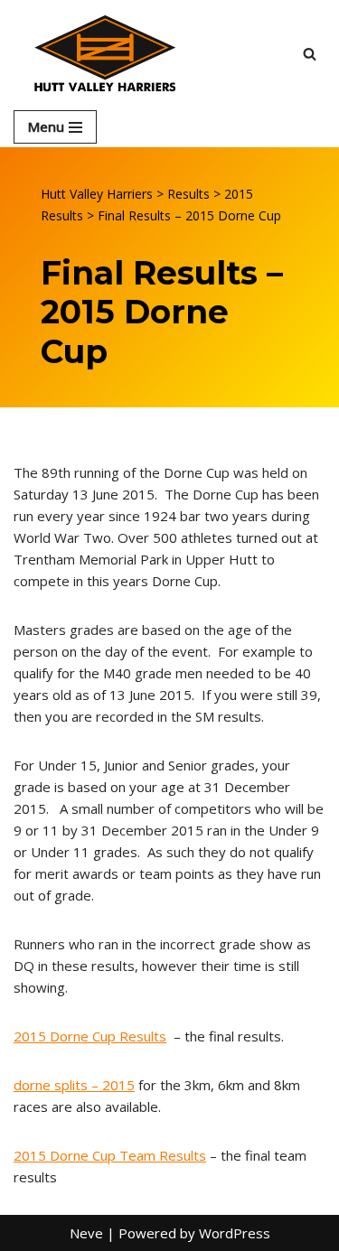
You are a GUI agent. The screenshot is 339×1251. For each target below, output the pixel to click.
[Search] (309, 54)
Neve (86, 1233)
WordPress (234, 1233)
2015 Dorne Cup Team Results (110, 1155)
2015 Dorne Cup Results (90, 1036)
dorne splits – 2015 (74, 1085)
